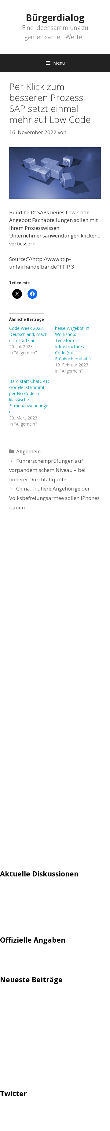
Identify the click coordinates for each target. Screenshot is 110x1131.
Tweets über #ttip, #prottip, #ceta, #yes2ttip (54, 1111)
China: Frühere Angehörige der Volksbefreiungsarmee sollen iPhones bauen (54, 498)
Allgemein (28, 451)
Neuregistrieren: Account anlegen (40, 910)
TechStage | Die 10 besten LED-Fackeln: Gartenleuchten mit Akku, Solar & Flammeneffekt (47, 1005)
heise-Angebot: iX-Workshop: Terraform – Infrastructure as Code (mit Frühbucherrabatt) (73, 343)
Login (6, 892)
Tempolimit (14, 919)
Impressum (14, 958)
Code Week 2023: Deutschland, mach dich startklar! (28, 334)
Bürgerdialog (55, 17)
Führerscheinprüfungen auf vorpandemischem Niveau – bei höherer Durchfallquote (47, 470)
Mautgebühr (15, 901)
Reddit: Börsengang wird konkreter (42, 1039)
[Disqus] (55, 608)
